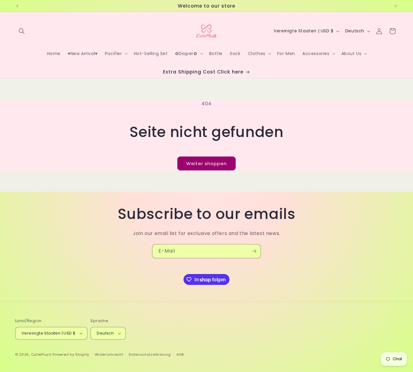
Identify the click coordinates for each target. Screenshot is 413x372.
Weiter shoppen (206, 163)
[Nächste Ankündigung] (395, 6)
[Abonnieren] (254, 251)
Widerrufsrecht (109, 354)
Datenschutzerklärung (150, 354)
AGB (180, 354)
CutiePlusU (41, 354)
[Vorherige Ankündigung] (17, 6)
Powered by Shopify (71, 354)
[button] (21, 31)
